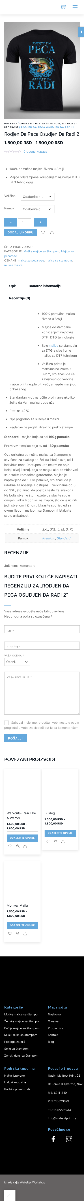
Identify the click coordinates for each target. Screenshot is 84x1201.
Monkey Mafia (17, 905)
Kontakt (53, 1035)
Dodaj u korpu (20, 232)
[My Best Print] (9, 7)
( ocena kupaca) (35, 151)
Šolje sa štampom (16, 1048)
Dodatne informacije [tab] (45, 286)
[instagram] (69, 1139)
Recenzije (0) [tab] (19, 298)
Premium (48, 538)
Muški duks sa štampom (20, 1035)
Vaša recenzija (19, 677)
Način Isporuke (14, 1075)
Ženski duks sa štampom (21, 1055)
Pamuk (9, 208)
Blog (51, 1041)
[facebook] (53, 1139)
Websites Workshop (32, 1182)
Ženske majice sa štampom (22, 1021)
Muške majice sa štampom (39, 123)
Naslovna (54, 1014)
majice (53, 345)
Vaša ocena (14, 655)
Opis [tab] (12, 286)
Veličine (9, 196)
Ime (10, 631)
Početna (10, 123)
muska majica (13, 265)
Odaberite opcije (22, 837)
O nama (53, 1021)
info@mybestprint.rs (62, 1118)
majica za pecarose (31, 260)
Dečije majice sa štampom (21, 1028)
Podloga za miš (14, 1041)
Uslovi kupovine (15, 1082)
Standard (64, 538)
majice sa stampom (59, 260)
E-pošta (14, 647)
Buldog (50, 813)
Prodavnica (55, 1028)
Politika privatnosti (17, 1089)
